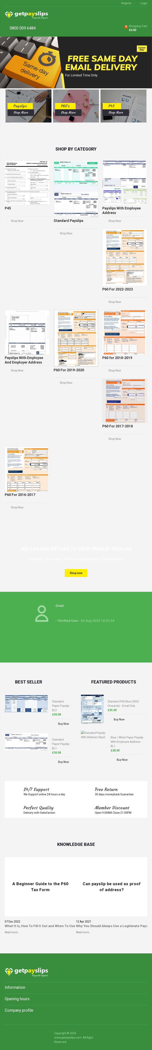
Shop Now (17, 220)
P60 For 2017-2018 (117, 426)
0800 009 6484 (22, 28)
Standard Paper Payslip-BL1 (61, 744)
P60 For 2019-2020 (69, 370)
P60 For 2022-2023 (117, 289)
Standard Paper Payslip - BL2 (61, 706)
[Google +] (42, 1034)
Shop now (76, 573)
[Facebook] (25, 1034)
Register (126, 3)
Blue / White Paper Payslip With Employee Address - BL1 (127, 742)
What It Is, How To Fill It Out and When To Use (40, 926)
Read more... (12, 932)
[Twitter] (16, 1034)
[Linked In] (8, 1034)
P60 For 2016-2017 (20, 495)
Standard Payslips (68, 221)
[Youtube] (33, 1034)
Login (144, 3)
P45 (8, 208)
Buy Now (63, 723)
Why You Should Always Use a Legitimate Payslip (113, 926)
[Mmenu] (145, 14)
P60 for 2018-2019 (117, 358)
